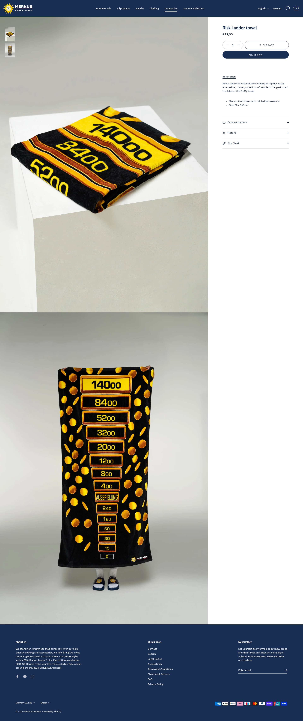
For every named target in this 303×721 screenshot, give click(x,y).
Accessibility (155, 664)
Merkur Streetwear (32, 711)
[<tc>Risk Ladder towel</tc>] (10, 34)
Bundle (140, 8)
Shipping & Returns (158, 674)
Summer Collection (193, 8)
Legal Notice (155, 659)
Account (277, 8)
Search (152, 654)
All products (123, 8)
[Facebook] (17, 676)
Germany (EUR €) (24, 703)
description (229, 76)
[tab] (231, 77)
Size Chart (233, 143)
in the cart (266, 45)
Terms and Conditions (160, 669)
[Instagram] (32, 676)
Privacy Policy (155, 684)
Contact (152, 649)
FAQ (150, 679)
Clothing (154, 8)
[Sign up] (285, 670)
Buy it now (256, 55)
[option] (10, 35)
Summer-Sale (103, 8)
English (262, 8)
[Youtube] (25, 676)
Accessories (171, 8)
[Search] (288, 8)
